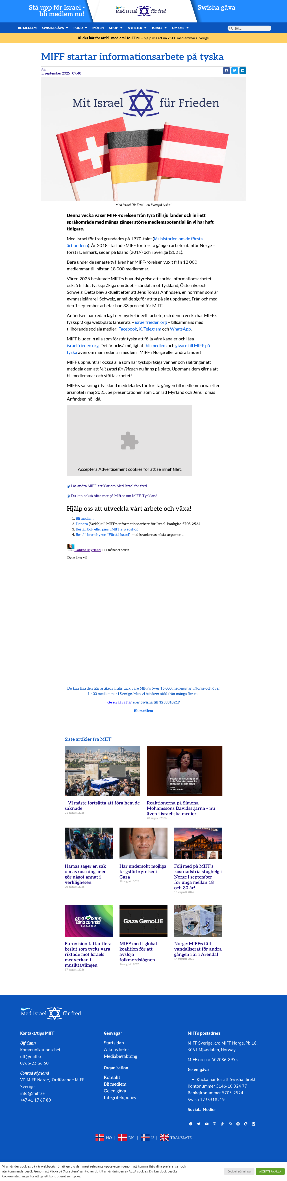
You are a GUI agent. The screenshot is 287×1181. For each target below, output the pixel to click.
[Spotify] (238, 1123)
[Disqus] (143, 598)
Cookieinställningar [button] (239, 1171)
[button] (226, 70)
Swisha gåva (216, 8)
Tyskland (149, 496)
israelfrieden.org (151, 322)
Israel (157, 28)
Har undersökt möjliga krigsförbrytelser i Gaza (143, 872)
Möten (98, 28)
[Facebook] (191, 1123)
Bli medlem (27, 28)
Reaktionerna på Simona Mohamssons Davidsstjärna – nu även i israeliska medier (181, 808)
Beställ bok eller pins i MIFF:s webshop (107, 529)
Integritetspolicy (120, 1097)
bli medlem (156, 345)
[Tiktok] (222, 1123)
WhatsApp (180, 328)
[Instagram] (214, 1123)
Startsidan (114, 1043)
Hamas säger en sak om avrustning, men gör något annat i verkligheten (86, 874)
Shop (113, 28)
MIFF (136, 496)
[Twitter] (199, 1123)
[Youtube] (206, 1123)
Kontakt (112, 1077)
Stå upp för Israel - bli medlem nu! (57, 11)
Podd (78, 28)
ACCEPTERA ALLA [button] (270, 1171)
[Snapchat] (246, 1123)
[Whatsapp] (230, 1123)
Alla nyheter (116, 1049)
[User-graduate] (253, 1123)
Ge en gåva (115, 1091)
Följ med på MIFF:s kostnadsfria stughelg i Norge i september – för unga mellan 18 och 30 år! (198, 877)
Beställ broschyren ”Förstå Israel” (103, 535)
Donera (82, 524)
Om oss (178, 28)
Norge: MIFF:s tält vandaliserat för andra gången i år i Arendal (198, 949)
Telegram (152, 328)
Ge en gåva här (119, 702)
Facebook (127, 328)
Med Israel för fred (132, 486)
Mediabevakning (120, 1056)
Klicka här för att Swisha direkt (226, 1079)
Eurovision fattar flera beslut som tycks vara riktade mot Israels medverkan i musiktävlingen (88, 954)
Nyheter (135, 28)
